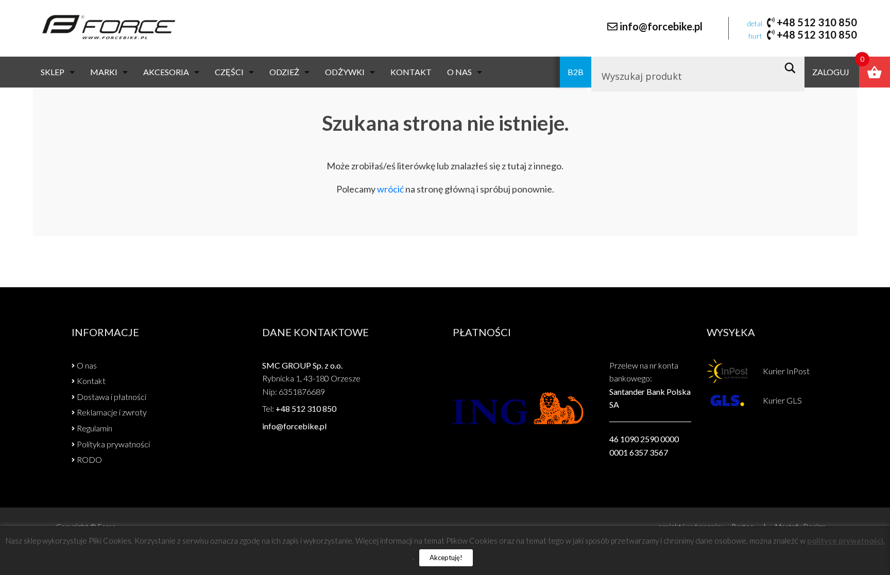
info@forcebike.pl (661, 26)
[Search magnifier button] (793, 68)
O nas (459, 72)
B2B (576, 72)
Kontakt (411, 72)
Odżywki (345, 72)
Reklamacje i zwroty (112, 412)
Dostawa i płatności (111, 397)
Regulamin (94, 428)
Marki (103, 72)
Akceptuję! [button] (446, 557)
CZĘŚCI (229, 72)
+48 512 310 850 (817, 22)
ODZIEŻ (284, 72)
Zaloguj (830, 72)
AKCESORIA (166, 72)
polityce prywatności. (846, 540)
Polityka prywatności (113, 444)
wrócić (390, 189)
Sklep (52, 72)
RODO (89, 459)
